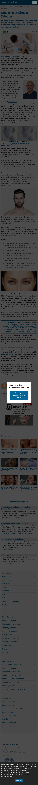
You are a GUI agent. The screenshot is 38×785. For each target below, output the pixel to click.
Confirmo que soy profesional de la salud (19, 395)
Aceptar (19, 780)
